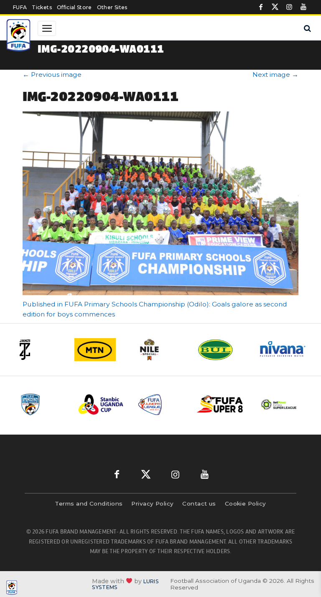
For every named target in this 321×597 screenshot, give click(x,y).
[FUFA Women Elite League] (42, 404)
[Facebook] (261, 7)
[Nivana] (282, 349)
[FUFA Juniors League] (161, 404)
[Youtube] (303, 7)
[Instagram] (289, 7)
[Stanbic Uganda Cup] (101, 404)
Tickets (41, 7)
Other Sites (112, 7)
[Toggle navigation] (47, 28)
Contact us (199, 503)
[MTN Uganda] (99, 349)
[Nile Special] (160, 349)
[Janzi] (38, 349)
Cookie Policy (245, 503)
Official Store (74, 7)
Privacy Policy (152, 503)
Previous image (52, 74)
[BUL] (221, 349)
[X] (275, 7)
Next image (275, 74)
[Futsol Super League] (279, 404)
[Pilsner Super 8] (220, 405)
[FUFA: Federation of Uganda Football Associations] (19, 36)
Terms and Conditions (88, 503)
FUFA (20, 7)
